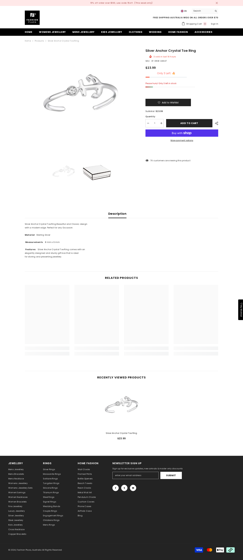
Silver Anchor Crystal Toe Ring (121, 433)
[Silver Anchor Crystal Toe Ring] (121, 406)
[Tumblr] (124, 488)
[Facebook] (115, 488)
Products (39, 40)
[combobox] (202, 10)
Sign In (214, 23)
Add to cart (189, 123)
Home (28, 40)
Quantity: (150, 116)
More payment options (182, 140)
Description (117, 214)
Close (216, 3)
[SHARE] (215, 123)
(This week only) (143, 2)
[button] (168, 102)
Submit (171, 475)
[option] (80, 97)
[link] (47, 348)
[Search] (205, 11)
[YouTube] (133, 488)
